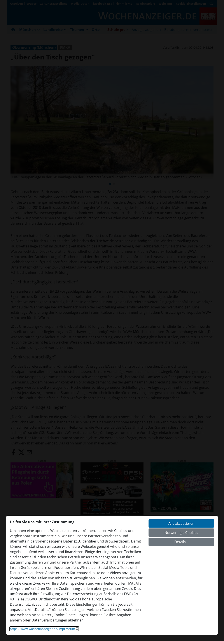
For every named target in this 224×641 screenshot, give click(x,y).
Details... (181, 541)
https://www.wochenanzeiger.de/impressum (42, 629)
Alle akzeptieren (181, 523)
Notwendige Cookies (181, 532)
